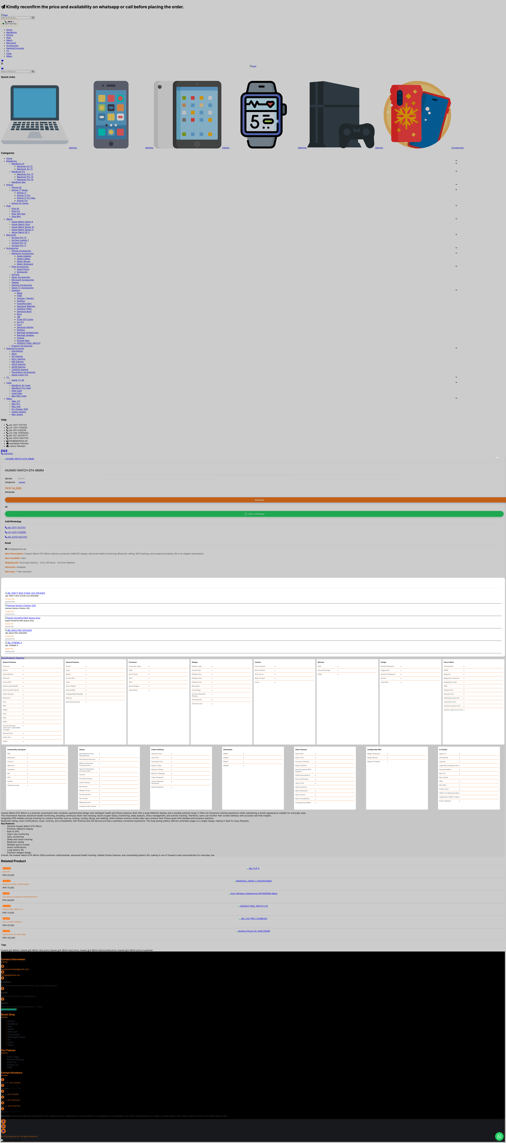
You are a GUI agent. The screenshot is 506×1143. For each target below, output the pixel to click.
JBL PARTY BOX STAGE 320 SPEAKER (21, 596)
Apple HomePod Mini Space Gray (19, 620)
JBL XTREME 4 (11, 645)
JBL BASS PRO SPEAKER (16, 633)
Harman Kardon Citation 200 (17, 608)
